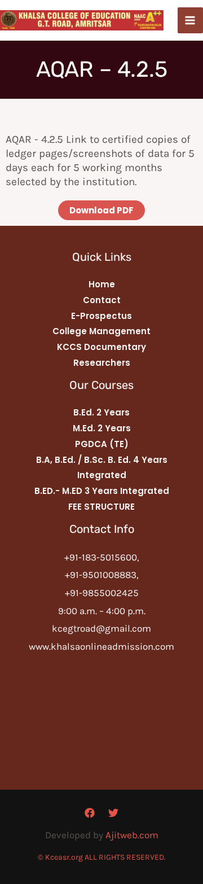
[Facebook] (90, 813)
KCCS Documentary (101, 347)
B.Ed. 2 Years (101, 412)
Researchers (101, 363)
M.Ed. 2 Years (102, 428)
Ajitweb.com (131, 835)
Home (102, 284)
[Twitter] (113, 813)
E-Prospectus (101, 316)
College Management (101, 331)
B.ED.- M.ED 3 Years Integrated (101, 491)
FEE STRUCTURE (101, 507)
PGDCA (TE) (102, 444)
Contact (102, 300)
